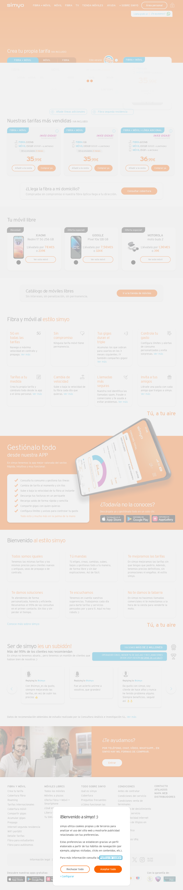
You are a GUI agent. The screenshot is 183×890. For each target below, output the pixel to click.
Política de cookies (111, 857)
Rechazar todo (75, 869)
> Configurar (67, 876)
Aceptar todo (108, 869)
